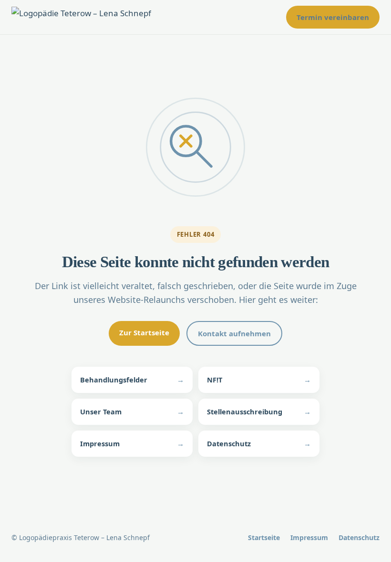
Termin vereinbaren (333, 17)
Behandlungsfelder (132, 379)
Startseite (264, 537)
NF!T (259, 379)
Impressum (132, 443)
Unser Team (132, 411)
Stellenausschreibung (259, 411)
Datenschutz (259, 443)
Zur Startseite (144, 332)
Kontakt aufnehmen (234, 333)
